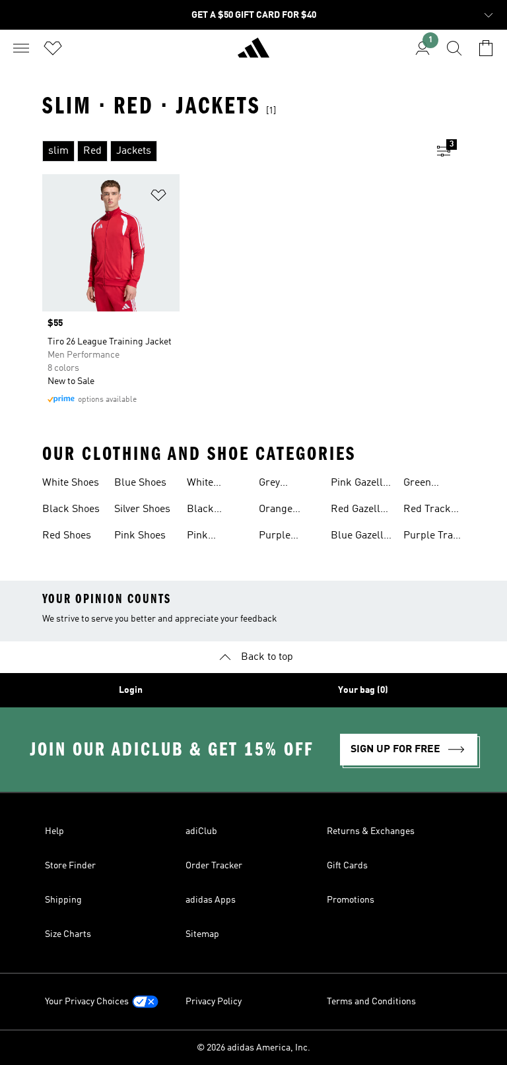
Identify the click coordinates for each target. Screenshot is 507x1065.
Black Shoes (71, 509)
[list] (232, 151)
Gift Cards (347, 865)
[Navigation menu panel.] (21, 48)
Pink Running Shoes (206, 537)
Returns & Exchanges (371, 831)
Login (131, 690)
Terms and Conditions (371, 1001)
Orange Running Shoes (278, 510)
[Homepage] (253, 53)
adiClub (201, 831)
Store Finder (70, 865)
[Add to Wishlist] (158, 197)
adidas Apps (211, 900)
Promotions (350, 900)
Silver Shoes (142, 509)
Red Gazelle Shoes (358, 510)
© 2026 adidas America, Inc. (253, 1047)
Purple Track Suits (433, 537)
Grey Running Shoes (278, 484)
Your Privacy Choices (87, 1001)
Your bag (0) (363, 690)
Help (54, 831)
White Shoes (70, 483)
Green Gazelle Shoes (420, 484)
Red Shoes (66, 536)
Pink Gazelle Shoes (359, 484)
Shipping (63, 900)
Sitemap (202, 934)
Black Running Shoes (206, 510)
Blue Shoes (140, 483)
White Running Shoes (206, 484)
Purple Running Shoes (278, 537)
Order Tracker (214, 865)
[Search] (454, 48)
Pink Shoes (140, 536)
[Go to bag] (486, 48)
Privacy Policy (214, 1001)
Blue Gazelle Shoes (360, 537)
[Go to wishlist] (53, 48)
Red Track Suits (427, 510)
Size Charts (68, 934)
